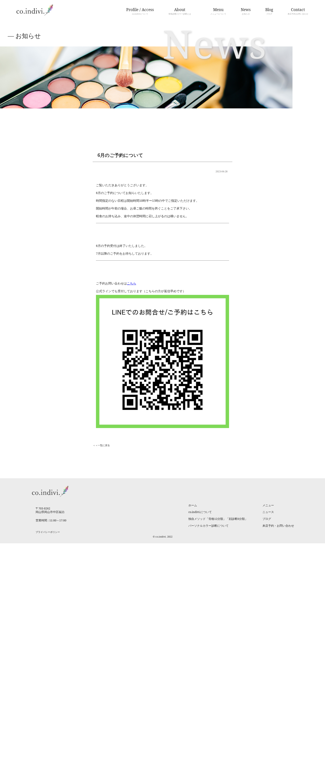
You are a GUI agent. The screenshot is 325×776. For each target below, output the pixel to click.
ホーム (192, 505)
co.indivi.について (200, 512)
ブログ (266, 519)
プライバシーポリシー (48, 532)
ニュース (268, 512)
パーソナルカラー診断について (208, 526)
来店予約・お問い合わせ (278, 526)
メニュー (268, 505)
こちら (131, 283)
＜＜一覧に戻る (101, 445)
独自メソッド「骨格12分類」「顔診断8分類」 (218, 519)
